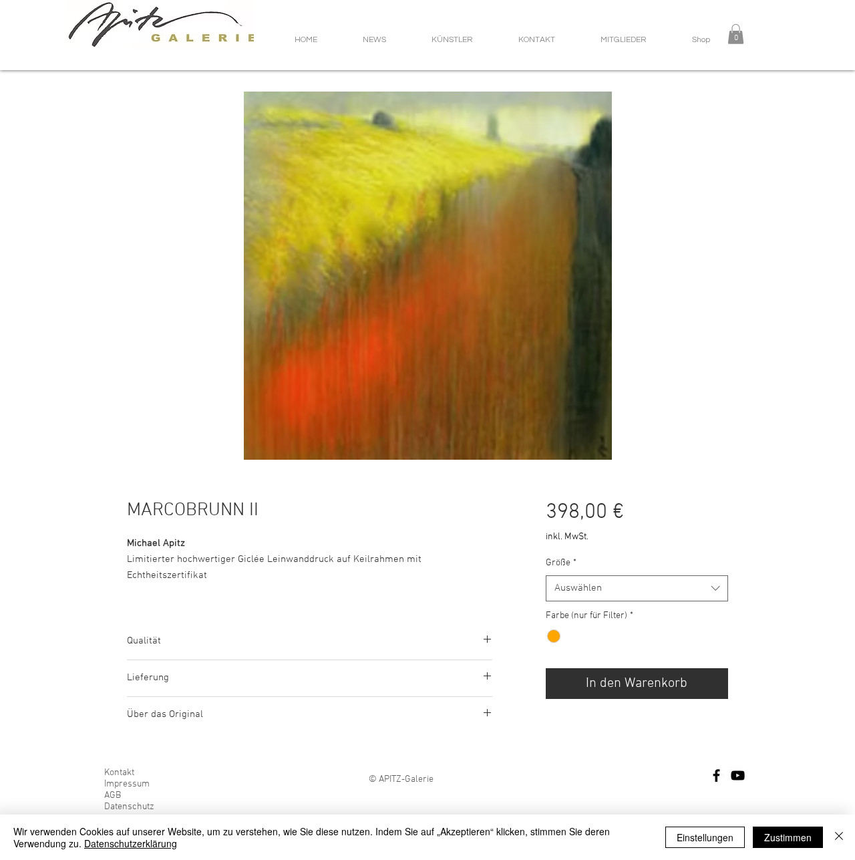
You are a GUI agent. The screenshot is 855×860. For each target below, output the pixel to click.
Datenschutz (129, 807)
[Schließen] (839, 837)
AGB (112, 795)
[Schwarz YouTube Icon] (737, 775)
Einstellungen (705, 837)
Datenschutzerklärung (130, 843)
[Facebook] (716, 775)
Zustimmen (788, 837)
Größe (561, 563)
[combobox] (637, 588)
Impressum (127, 784)
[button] (735, 34)
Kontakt (119, 772)
